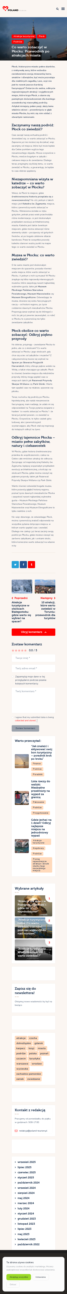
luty (23, 1208)
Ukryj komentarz (32, 632)
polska (33, 1053)
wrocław (37, 1063)
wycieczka (22, 1069)
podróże (21, 1053)
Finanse (37, 763)
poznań (44, 1053)
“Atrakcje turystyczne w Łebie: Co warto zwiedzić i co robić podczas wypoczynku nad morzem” (33, 926)
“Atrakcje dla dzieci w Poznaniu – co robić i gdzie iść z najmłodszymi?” (32, 906)
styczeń (26, 1177)
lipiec (24, 1167)
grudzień (27, 1218)
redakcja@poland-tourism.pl (33, 1130)
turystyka (34, 1058)
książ (31, 1048)
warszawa (22, 1063)
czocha (33, 1038)
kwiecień (26, 1239)
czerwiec (27, 1172)
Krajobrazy (38, 848)
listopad (26, 1223)
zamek (20, 1079)
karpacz (20, 1048)
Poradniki (38, 774)
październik (29, 1182)
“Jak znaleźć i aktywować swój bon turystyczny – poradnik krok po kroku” (41, 752)
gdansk (38, 1043)
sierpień (26, 1193)
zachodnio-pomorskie (28, 1074)
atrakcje (21, 1038)
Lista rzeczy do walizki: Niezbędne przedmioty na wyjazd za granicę (40, 789)
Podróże (18, 41)
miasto (42, 1048)
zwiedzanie (33, 1079)
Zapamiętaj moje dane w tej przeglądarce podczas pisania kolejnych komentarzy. (30, 680)
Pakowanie (38, 802)
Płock (42, 36)
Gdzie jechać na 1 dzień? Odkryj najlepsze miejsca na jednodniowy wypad (41, 827)
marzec (26, 1203)
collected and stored (25, 720)
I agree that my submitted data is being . (34, 719)
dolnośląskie (23, 1043)
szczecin (21, 1058)
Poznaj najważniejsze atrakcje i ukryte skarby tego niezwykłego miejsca (41, 865)
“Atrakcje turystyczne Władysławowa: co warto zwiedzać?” (32, 952)
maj (23, 1198)
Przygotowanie (40, 813)
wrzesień (27, 1162)
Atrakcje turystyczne (24, 36)
